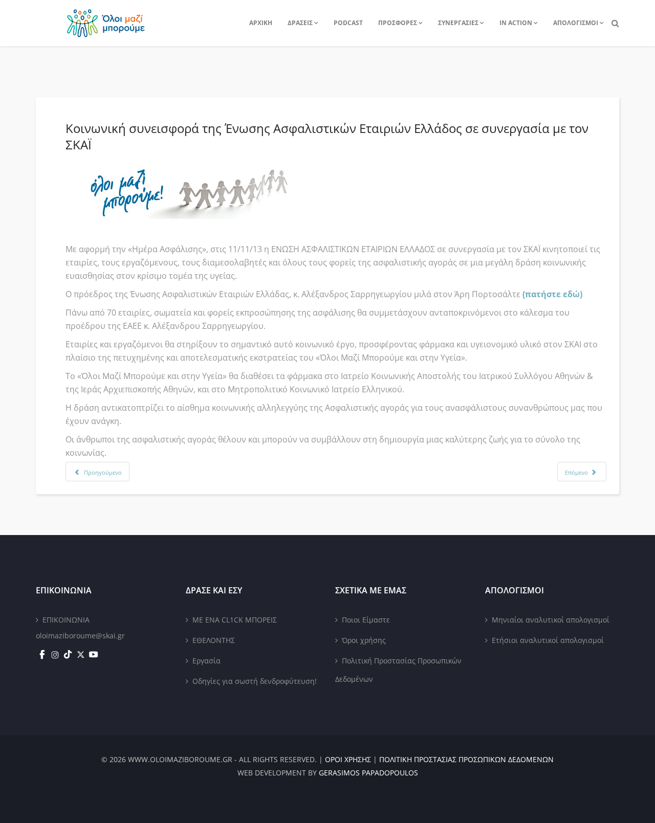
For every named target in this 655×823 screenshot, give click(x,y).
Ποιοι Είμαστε (366, 620)
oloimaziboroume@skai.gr (80, 635)
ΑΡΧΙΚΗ (260, 22)
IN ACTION (515, 22)
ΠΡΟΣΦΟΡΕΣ (397, 22)
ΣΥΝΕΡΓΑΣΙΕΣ (458, 22)
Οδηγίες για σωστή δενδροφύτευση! (254, 681)
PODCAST (348, 22)
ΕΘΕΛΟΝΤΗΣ (213, 640)
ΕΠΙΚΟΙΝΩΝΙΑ (66, 620)
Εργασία (206, 660)
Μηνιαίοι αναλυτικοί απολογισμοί (550, 620)
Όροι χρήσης (364, 640)
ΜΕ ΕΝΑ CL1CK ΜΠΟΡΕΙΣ (234, 620)
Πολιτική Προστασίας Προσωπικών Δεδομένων (398, 670)
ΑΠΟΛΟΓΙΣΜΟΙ (575, 22)
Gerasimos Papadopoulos (368, 772)
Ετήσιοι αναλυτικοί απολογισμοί (548, 640)
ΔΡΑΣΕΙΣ (300, 22)
